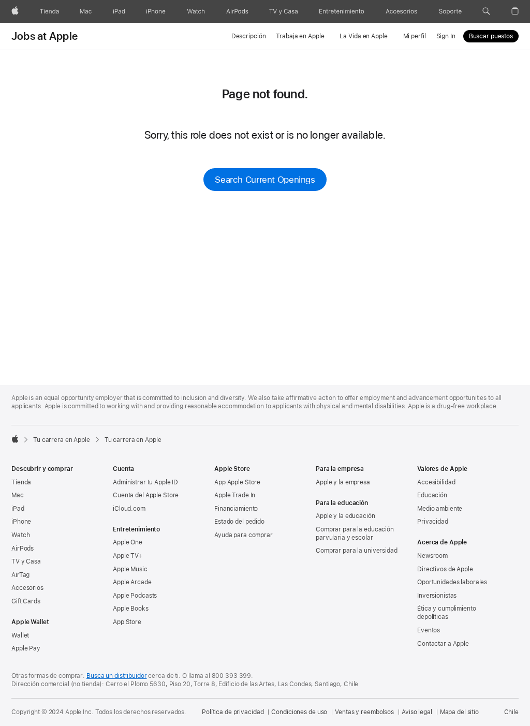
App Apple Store (237, 482)
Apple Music (130, 569)
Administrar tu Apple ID (145, 482)
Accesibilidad (436, 482)
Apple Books (131, 608)
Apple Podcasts (135, 595)
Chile (511, 712)
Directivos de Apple (445, 569)
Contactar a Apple (443, 643)
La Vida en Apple (363, 36)
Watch (20, 535)
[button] (486, 11)
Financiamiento (236, 508)
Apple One (127, 542)
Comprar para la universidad (357, 550)
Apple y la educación (345, 516)
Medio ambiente (439, 508)
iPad (17, 508)
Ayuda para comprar (243, 535)
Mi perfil (414, 36)
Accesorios (27, 587)
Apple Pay (25, 648)
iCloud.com (129, 508)
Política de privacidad (232, 712)
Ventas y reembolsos (364, 712)
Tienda (21, 482)
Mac (17, 495)
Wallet (20, 635)
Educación (432, 495)
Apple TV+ (127, 555)
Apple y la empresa (343, 482)
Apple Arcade (132, 582)
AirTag (20, 575)
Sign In (445, 36)
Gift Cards (25, 601)
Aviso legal (417, 712)
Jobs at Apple (44, 36)
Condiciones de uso (299, 712)
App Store (127, 622)
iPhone (21, 521)
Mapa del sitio (459, 712)
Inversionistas (437, 595)
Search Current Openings (265, 179)
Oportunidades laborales (452, 582)
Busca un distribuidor (116, 675)
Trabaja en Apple (300, 36)
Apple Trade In (234, 495)
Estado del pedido (239, 521)
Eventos (428, 630)
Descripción (248, 36)
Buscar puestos (491, 36)
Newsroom (432, 555)
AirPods (22, 548)
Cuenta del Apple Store (146, 495)
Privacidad (432, 521)
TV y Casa (26, 561)
